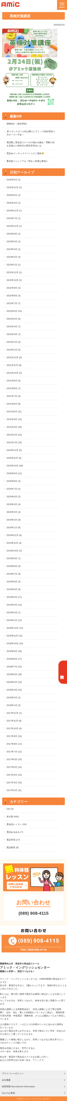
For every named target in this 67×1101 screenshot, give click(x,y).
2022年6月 (14, 311)
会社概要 (6, 1080)
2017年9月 (14, 736)
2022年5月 (14, 319)
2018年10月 (15, 643)
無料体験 (62, 672)
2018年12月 (15, 628)
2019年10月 (14, 550)
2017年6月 (14, 759)
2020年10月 (15, 465)
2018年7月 (14, 666)
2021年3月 (14, 427)
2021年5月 (14, 411)
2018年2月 (14, 697)
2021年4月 (14, 419)
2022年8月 (14, 295)
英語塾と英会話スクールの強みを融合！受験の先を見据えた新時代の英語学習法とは (31, 144)
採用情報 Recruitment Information (18, 1086)
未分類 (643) (13, 816)
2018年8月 (14, 659)
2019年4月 (14, 597)
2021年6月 (14, 404)
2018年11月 (14, 635)
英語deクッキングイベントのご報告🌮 (25, 153)
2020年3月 (14, 512)
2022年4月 (14, 326)
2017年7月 (14, 751)
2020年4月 (14, 504)
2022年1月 (14, 349)
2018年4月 (14, 690)
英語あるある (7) (15, 832)
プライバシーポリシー (13, 1073)
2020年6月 (14, 496)
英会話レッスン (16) (16, 824)
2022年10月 (14, 280)
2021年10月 (14, 373)
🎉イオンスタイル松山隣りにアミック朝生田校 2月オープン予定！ (31, 133)
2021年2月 (14, 434)
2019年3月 (14, 605)
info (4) (10, 809)
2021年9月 (14, 380)
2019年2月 (14, 612)
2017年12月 (14, 713)
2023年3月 (14, 257)
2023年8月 (14, 234)
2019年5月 (14, 589)
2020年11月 (14, 458)
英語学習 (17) (13, 840)
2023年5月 (14, 241)
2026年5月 (14, 179)
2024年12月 (14, 210)
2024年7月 (14, 218)
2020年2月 (14, 519)
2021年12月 (14, 357)
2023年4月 (14, 249)
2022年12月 (14, 272)
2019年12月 (14, 535)
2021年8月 (14, 388)
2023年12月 (14, 226)
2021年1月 (14, 442)
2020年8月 (14, 481)
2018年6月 (14, 674)
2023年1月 (14, 264)
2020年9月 (14, 473)
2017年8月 (14, 744)
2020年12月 (14, 450)
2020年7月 (14, 489)
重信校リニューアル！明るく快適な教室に (27, 161)
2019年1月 (14, 620)
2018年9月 (14, 651)
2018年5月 (14, 682)
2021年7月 (14, 396)
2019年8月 (14, 566)
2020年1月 (14, 527)
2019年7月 (14, 574)
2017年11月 (14, 720)
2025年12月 (14, 187)
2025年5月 (14, 195)
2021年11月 (14, 365)
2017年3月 (14, 782)
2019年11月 (14, 543)
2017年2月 (14, 790)
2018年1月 (14, 705)
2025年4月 (14, 203)
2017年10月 (14, 728)
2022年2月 (14, 342)
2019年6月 (14, 581)
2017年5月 (14, 767)
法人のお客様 (8, 1093)
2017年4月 (14, 775)
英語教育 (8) (13, 847)
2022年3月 (14, 334)
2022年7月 (14, 303)
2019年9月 (14, 558)
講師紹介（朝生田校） (17, 123)
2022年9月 (14, 288)
